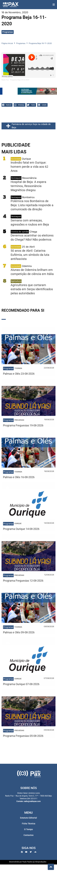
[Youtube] (26, 852)
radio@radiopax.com (32, 801)
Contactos (28, 835)
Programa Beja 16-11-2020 (19, 80)
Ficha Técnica (28, 823)
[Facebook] (22, 852)
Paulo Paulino (27, 862)
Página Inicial (7, 43)
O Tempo (28, 829)
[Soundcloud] (35, 852)
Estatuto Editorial (28, 818)
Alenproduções (40, 862)
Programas (7, 32)
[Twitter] (31, 852)
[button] (53, 5)
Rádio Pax (5, 80)
